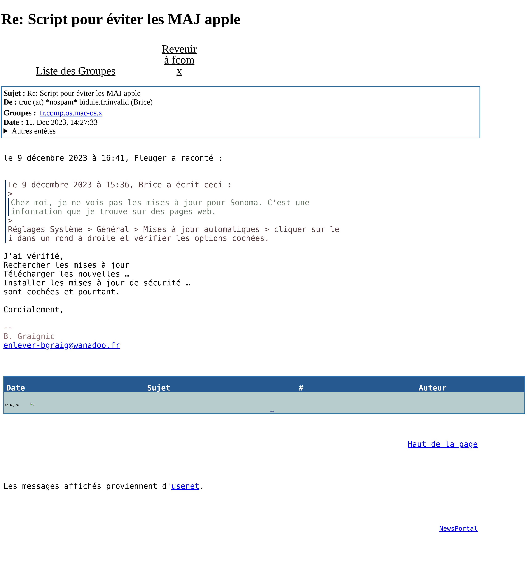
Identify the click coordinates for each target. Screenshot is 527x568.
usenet (185, 486)
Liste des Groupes (75, 71)
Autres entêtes (34, 131)
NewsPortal (458, 528)
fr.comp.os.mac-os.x (71, 112)
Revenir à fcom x (179, 60)
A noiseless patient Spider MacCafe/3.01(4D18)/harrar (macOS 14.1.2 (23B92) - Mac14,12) (127, 131)
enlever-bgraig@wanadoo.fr (61, 345)
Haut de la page (443, 444)
